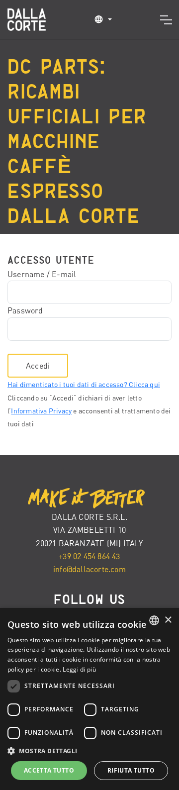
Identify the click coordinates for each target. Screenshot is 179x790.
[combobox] (154, 620)
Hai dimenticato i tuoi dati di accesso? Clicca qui (83, 384)
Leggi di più (79, 669)
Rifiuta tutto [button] (131, 770)
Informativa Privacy (41, 410)
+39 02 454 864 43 (89, 556)
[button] (102, 19)
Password (25, 310)
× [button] (168, 620)
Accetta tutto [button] (49, 770)
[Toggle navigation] (166, 19)
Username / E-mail (41, 274)
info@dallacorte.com (89, 569)
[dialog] (89, 699)
